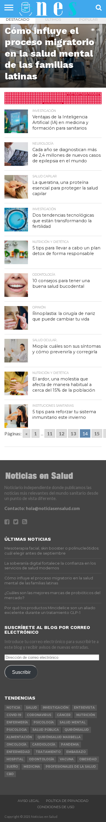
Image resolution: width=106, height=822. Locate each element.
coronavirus (39, 715)
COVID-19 (13, 715)
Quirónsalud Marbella (59, 737)
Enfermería (17, 722)
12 (61, 433)
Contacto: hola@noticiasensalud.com (42, 508)
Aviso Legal (28, 801)
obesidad (88, 759)
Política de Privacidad (67, 801)
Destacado (17, 19)
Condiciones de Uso (55, 807)
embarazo (76, 752)
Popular (88, 19)
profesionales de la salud (71, 767)
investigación (55, 708)
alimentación (19, 737)
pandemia (70, 744)
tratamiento (48, 752)
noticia (13, 708)
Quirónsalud (76, 730)
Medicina (32, 767)
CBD (10, 774)
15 (97, 433)
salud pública (45, 730)
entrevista (84, 708)
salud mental (72, 722)
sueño (12, 767)
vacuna (67, 759)
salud (31, 708)
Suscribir (21, 672)
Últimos (53, 19)
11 (49, 433)
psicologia (16, 730)
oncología (16, 744)
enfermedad (18, 752)
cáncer (64, 715)
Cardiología (43, 744)
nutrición (85, 715)
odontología (41, 759)
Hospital (14, 759)
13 (73, 433)
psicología (44, 722)
